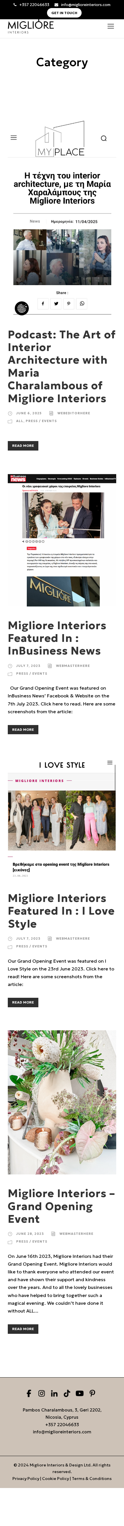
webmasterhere (73, 666)
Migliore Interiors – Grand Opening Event (61, 1206)
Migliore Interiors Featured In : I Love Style (61, 911)
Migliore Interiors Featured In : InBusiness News (57, 638)
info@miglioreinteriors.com (85, 4)
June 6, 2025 (29, 413)
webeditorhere (73, 413)
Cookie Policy (55, 1478)
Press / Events (41, 421)
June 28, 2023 (30, 1234)
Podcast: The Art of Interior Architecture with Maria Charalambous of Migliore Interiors (62, 366)
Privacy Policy (25, 1478)
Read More (23, 445)
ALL (19, 421)
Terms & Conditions (92, 1478)
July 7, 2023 (28, 666)
